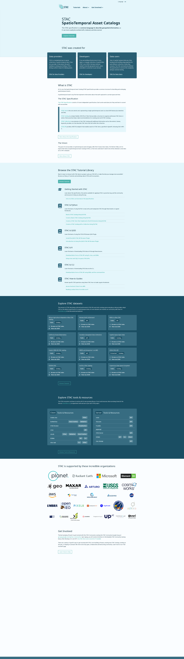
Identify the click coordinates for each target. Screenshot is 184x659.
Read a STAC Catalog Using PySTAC (76, 214)
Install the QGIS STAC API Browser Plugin (78, 238)
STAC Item (64, 110)
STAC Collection (66, 121)
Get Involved (97, 7)
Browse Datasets (64, 383)
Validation (83, 421)
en (125, 1)
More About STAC (64, 156)
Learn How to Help (65, 552)
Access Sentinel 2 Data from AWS (75, 286)
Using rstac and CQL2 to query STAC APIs (78, 258)
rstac (51, 430)
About (85, 7)
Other (84, 417)
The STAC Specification (65, 102)
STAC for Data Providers (56, 74)
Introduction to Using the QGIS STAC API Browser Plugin (82, 241)
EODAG (52, 438)
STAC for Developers (85, 74)
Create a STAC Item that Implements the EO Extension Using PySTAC (86, 221)
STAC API (63, 126)
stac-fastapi (99, 441)
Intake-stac (53, 417)
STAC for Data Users (116, 74)
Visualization (82, 426)
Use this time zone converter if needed (89, 539)
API (85, 430)
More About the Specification (68, 137)
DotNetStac (53, 421)
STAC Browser (54, 426)
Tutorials (76, 7)
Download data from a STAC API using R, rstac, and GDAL (82, 255)
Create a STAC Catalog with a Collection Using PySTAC (81, 224)
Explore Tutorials (69, 36)
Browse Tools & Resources (67, 452)
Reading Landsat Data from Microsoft (77, 289)
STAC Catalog (65, 116)
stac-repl (53, 442)
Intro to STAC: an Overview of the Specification (80, 198)
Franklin (98, 426)
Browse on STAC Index (57, 326)
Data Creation (73, 421)
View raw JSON (55, 328)
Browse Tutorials (64, 181)
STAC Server (99, 433)
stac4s (52, 434)
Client (130, 437)
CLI (85, 438)
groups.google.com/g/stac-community (69, 537)
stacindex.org (62, 311)
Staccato (98, 421)
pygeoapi (98, 429)
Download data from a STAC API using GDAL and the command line (85, 272)
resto (97, 417)
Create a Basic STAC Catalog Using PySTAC (78, 218)
